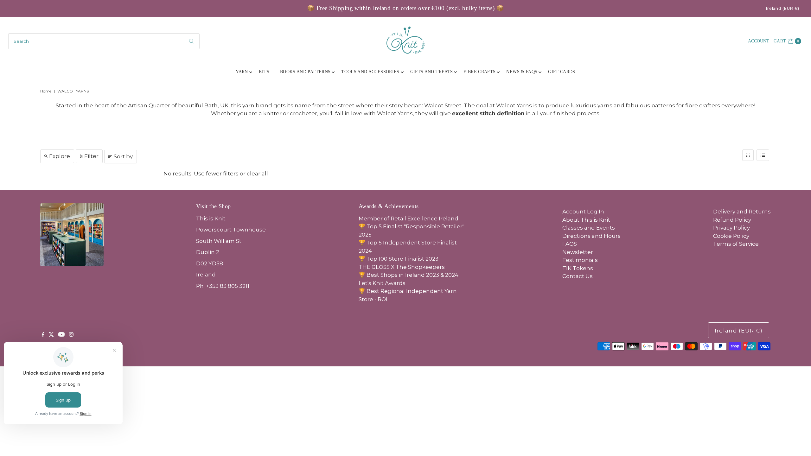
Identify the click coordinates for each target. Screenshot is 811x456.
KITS (264, 71)
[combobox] (104, 41)
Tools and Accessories (370, 71)
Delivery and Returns (742, 211)
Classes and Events (588, 228)
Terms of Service (736, 244)
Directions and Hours (591, 236)
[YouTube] (61, 334)
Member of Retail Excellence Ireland (408, 218)
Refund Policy (732, 220)
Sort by (123, 156)
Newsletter (577, 252)
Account (758, 41)
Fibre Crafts (479, 71)
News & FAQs (521, 71)
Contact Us (577, 276)
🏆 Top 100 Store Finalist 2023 (398, 259)
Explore (59, 156)
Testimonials (580, 260)
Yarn (242, 71)
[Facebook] (43, 334)
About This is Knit (586, 220)
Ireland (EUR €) (783, 8)
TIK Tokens (577, 268)
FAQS (569, 244)
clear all (257, 173)
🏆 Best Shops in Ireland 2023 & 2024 (408, 275)
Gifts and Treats (431, 71)
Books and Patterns (305, 71)
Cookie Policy (731, 236)
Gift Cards (561, 71)
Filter (91, 156)
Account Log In (583, 211)
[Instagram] (71, 334)
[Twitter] (51, 334)
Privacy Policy (731, 228)
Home (45, 91)
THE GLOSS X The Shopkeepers (402, 267)
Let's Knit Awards (382, 283)
